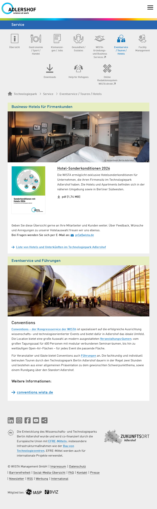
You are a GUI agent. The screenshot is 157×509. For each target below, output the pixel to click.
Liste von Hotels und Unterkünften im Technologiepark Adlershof (61, 247)
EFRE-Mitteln (57, 441)
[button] (11, 420)
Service (48, 94)
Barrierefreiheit (19, 472)
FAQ (71, 472)
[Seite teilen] (44, 420)
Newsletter (16, 478)
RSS (30, 478)
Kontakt (82, 472)
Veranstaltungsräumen (115, 339)
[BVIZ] (51, 493)
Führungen (88, 355)
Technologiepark (25, 94)
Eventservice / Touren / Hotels (81, 94)
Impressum (58, 466)
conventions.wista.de (35, 393)
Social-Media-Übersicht (49, 472)
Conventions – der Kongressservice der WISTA (43, 329)
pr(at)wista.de (84, 235)
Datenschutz (77, 466)
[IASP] (33, 493)
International (59, 478)
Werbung (42, 478)
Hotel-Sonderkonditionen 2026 (83, 169)
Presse (95, 472)
